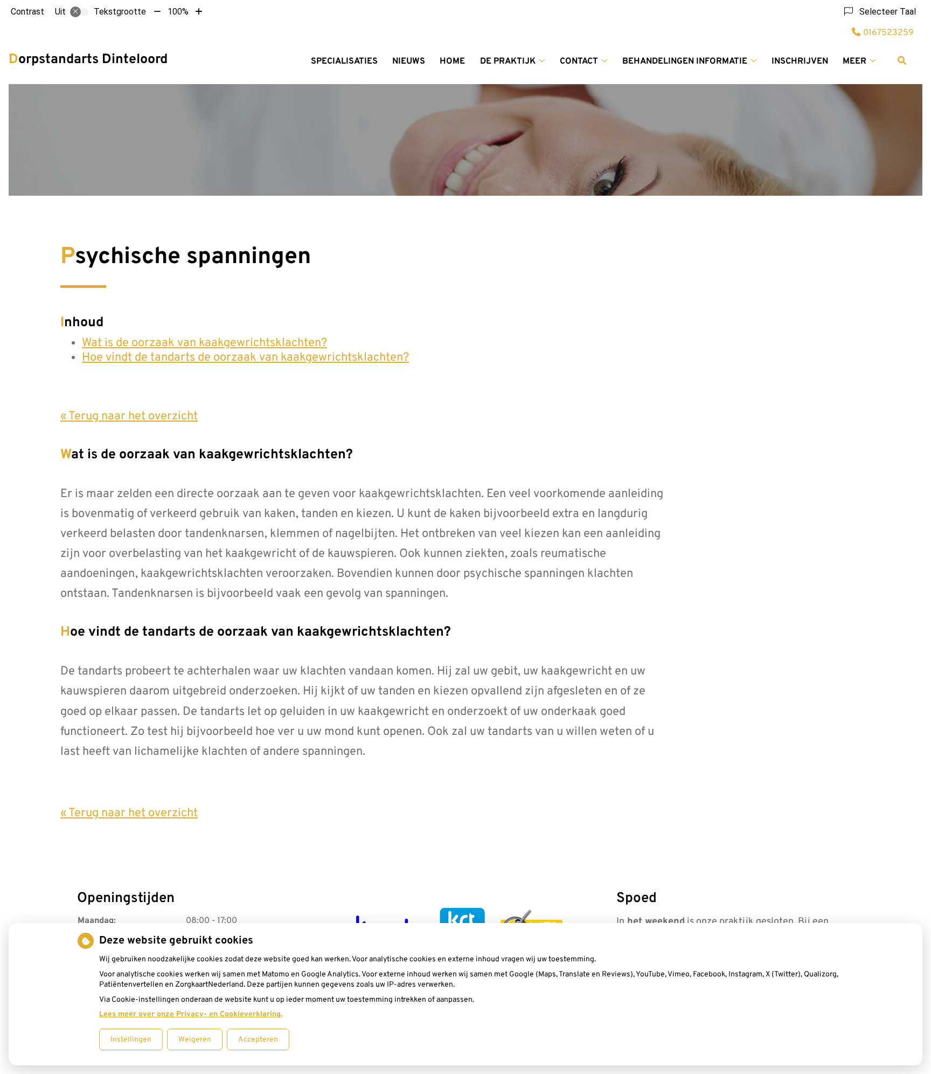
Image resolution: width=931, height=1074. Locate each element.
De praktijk (508, 61)
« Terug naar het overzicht (129, 416)
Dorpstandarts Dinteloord (88, 59)
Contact (579, 61)
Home (452, 61)
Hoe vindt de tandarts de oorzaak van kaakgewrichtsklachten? (245, 357)
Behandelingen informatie (684, 61)
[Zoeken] (902, 60)
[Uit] (79, 12)
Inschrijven (800, 61)
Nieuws (408, 61)
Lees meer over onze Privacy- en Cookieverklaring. (190, 1014)
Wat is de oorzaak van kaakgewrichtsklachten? (204, 343)
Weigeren (194, 1039)
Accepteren (258, 1039)
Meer (854, 61)
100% (178, 11)
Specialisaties (344, 61)
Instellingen (130, 1039)
